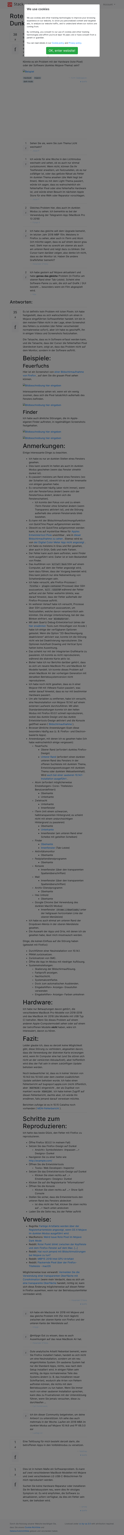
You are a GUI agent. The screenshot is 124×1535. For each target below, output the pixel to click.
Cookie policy (58, 43)
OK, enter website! (62, 50)
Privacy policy (75, 43)
